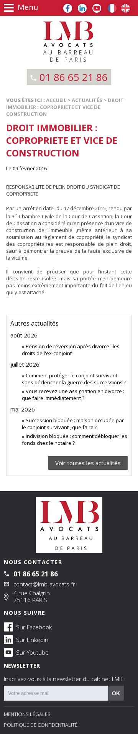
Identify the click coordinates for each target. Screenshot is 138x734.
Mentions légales (27, 714)
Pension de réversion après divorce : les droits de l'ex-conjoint (71, 350)
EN (125, 8)
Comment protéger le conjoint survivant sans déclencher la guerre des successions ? (74, 379)
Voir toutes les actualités (88, 463)
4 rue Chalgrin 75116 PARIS (31, 596)
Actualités (87, 100)
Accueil (56, 100)
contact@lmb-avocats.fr (44, 584)
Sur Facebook (33, 627)
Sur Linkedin (31, 639)
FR (112, 8)
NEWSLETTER (65, 672)
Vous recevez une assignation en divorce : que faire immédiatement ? (73, 395)
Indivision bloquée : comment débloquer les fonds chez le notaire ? (74, 439)
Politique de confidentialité (40, 724)
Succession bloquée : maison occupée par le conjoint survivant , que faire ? (73, 424)
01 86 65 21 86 (73, 77)
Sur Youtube (32, 652)
